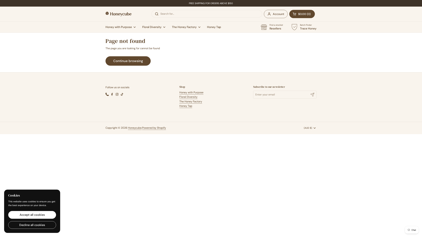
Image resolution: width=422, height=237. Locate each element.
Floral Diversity (188, 97)
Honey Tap (185, 106)
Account (278, 14)
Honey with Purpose (191, 92)
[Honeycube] (119, 14)
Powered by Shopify (154, 128)
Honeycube (135, 128)
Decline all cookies (32, 225)
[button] (302, 14)
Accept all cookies (32, 215)
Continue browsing (128, 61)
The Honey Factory (190, 101)
